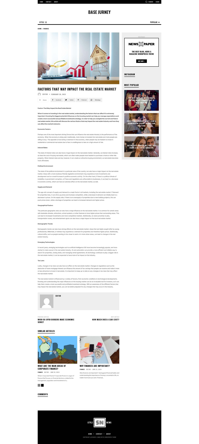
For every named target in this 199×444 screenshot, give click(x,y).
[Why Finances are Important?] (99, 350)
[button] (149, 2)
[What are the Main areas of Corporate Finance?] (57, 350)
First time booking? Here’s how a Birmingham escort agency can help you (141, 123)
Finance (46, 28)
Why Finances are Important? (95, 365)
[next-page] (42, 385)
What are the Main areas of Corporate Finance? (52, 367)
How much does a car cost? (105, 319)
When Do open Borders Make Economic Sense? (56, 320)
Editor (45, 94)
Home (40, 28)
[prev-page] (39, 385)
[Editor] (40, 94)
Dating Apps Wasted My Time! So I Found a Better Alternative (141, 146)
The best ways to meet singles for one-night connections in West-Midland (141, 100)
